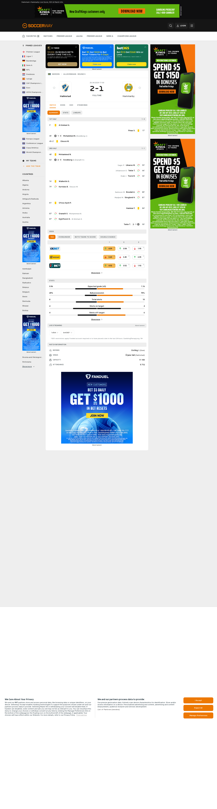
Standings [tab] (82, 105)
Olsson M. (73, 187)
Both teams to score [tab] (85, 237)
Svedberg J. (82, 136)
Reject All (198, 708)
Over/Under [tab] (64, 237)
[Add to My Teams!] (54, 87)
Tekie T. (131, 170)
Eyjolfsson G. (64, 219)
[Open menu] (192, 26)
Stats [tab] (65, 113)
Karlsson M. (120, 192)
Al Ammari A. (77, 219)
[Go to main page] (42, 25)
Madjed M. (119, 197)
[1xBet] (54, 248)
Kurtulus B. (63, 187)
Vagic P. (121, 165)
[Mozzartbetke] (54, 257)
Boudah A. (130, 192)
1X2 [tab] (52, 237)
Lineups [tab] (77, 113)
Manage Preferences (198, 715)
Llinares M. (130, 165)
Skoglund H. (130, 197)
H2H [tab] (71, 105)
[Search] (171, 26)
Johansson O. (121, 170)
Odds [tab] (62, 105)
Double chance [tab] (107, 237)
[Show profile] (65, 87)
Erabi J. (124, 176)
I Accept (198, 700)
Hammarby (129, 96)
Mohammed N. (75, 213)
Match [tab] (53, 105)
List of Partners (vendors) (109, 709)
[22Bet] (54, 265)
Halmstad (65, 96)
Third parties (81, 715)
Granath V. (79, 160)
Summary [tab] (53, 113)
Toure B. (131, 176)
